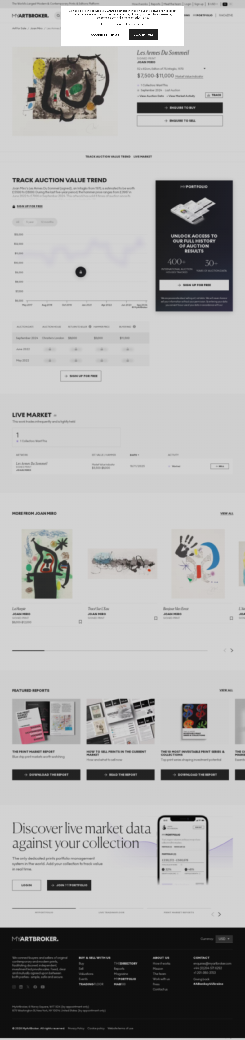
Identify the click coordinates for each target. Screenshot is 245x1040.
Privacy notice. (135, 24)
